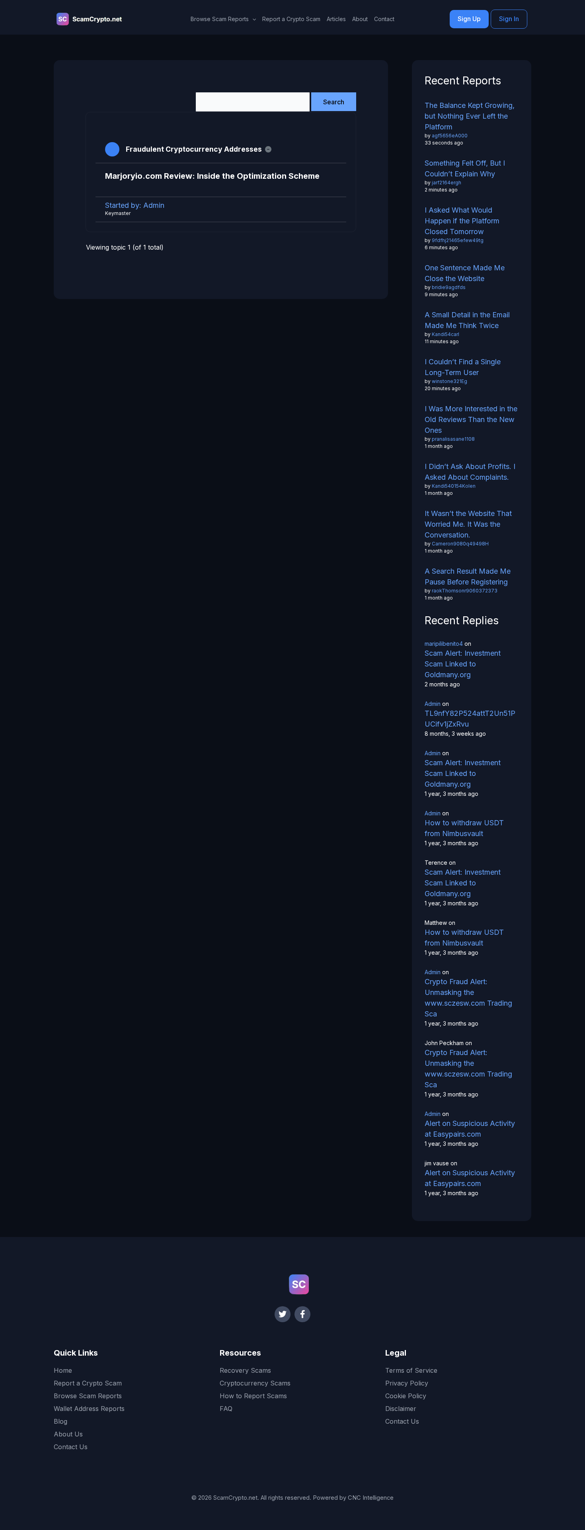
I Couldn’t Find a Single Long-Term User (463, 367)
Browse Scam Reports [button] (220, 19)
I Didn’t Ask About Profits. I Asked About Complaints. (470, 471)
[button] (252, 19)
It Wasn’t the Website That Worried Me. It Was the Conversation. (468, 524)
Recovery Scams (245, 1370)
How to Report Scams (253, 1396)
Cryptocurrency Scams (255, 1383)
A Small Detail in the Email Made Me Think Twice (467, 320)
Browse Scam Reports (88, 1396)
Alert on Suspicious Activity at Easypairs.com (470, 1128)
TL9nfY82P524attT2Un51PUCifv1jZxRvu (470, 718)
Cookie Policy (405, 1396)
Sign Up (469, 19)
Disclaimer (400, 1409)
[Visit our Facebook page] (302, 1314)
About (360, 19)
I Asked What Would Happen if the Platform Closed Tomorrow (462, 221)
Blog (60, 1421)
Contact (384, 19)
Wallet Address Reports (89, 1409)
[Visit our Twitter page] (283, 1314)
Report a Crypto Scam (291, 19)
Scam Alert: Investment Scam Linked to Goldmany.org (463, 664)
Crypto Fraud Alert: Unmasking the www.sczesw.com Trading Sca (468, 997)
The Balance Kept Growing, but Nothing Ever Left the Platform (470, 116)
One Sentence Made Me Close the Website (465, 273)
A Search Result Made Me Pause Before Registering (468, 576)
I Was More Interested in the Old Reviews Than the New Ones (471, 419)
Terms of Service (411, 1370)
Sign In (509, 19)
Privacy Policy (406, 1383)
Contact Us (71, 1447)
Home (63, 1370)
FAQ (226, 1409)
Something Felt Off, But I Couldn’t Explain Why (465, 168)
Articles (336, 19)
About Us (68, 1434)
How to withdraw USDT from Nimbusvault (464, 828)
